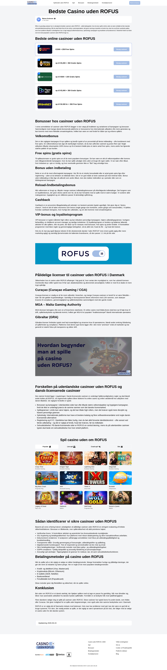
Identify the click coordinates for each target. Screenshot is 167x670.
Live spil (70, 446)
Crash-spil (94, 446)
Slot (119, 446)
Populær (45, 446)
